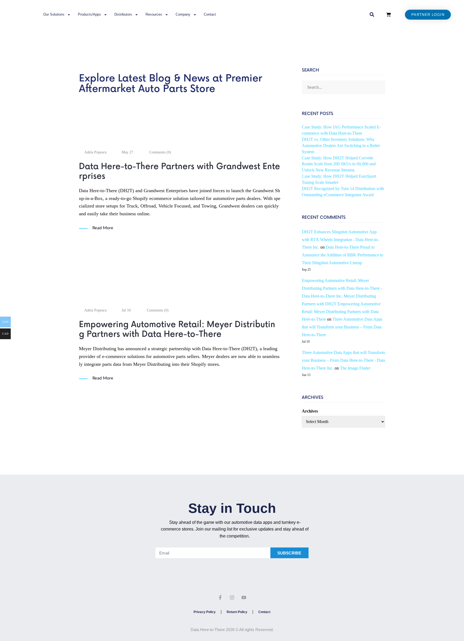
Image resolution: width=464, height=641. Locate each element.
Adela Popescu (95, 152)
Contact (210, 14)
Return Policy (237, 612)
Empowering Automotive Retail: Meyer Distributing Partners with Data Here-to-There (177, 329)
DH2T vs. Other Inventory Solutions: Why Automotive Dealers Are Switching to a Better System (341, 145)
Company (183, 14)
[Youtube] (244, 597)
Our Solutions (53, 14)
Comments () (159, 152)
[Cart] (388, 14)
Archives (310, 411)
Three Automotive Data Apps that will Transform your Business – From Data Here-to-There (342, 327)
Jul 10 (126, 310)
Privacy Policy (205, 612)
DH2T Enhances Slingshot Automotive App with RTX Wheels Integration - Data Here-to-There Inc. (340, 240)
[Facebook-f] (220, 597)
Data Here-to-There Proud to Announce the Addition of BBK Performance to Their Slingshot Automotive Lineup (342, 255)
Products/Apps (89, 14)
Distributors (123, 14)
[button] (372, 14)
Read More (102, 228)
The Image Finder (355, 368)
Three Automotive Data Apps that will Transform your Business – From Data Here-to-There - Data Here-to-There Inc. (343, 360)
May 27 (127, 152)
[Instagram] (232, 597)
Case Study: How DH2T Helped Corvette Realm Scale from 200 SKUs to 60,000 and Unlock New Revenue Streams (339, 164)
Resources (154, 14)
